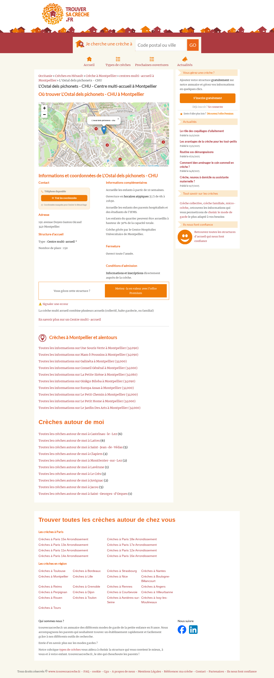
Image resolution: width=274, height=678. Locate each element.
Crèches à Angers (153, 586)
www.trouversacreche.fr (64, 671)
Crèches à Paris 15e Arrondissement (63, 539)
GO (192, 45)
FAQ (86, 671)
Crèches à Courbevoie (122, 592)
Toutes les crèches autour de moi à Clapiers (71, 454)
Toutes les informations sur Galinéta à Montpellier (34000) (83, 361)
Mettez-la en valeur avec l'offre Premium (136, 291)
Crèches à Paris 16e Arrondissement (132, 556)
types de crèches (70, 649)
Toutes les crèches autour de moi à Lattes (69, 440)
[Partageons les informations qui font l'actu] (182, 629)
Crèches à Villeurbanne (157, 592)
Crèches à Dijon (83, 592)
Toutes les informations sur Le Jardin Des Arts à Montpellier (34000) (89, 408)
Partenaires (216, 671)
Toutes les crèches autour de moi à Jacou (68, 487)
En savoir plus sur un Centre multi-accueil (70, 319)
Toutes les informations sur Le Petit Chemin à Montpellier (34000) (88, 394)
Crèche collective (191, 203)
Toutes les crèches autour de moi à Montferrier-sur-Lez (80, 460)
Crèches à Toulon (85, 597)
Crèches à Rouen (50, 597)
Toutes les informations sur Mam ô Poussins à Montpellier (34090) (88, 355)
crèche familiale (213, 203)
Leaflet (142, 165)
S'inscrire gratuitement (208, 98)
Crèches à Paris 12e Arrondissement (132, 550)
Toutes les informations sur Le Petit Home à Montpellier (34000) (87, 401)
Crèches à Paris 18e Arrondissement (132, 539)
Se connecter (215, 106)
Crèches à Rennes (119, 586)
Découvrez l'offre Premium (220, 113)
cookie (96, 671)
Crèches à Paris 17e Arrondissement (132, 544)
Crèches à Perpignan (53, 592)
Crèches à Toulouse (52, 571)
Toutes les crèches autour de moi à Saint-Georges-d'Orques (83, 494)
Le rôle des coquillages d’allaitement (202, 131)
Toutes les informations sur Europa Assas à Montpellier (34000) (86, 388)
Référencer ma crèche (178, 671)
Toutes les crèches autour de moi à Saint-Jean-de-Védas (81, 447)
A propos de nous (123, 671)
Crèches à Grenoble (86, 586)
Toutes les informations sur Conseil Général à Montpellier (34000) (88, 368)
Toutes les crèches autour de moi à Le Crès (70, 474)
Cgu (106, 671)
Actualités (184, 65)
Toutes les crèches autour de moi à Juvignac (71, 480)
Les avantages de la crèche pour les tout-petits (208, 141)
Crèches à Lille (83, 576)
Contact (201, 671)
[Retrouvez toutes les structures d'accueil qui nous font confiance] (185, 237)
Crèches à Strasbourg (122, 571)
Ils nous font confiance (242, 671)
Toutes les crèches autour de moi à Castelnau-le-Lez (78, 434)
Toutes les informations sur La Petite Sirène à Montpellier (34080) (88, 374)
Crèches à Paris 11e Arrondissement (63, 550)
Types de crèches (118, 65)
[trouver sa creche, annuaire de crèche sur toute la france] (64, 14)
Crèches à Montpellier (53, 576)
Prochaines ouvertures (151, 65)
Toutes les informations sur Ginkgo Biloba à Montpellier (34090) (87, 381)
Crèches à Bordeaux (87, 571)
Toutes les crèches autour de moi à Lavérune (71, 467)
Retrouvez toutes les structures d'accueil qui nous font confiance (214, 236)
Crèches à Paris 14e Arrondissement (63, 556)
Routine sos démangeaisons (197, 152)
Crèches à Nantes (153, 571)
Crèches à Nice (117, 576)
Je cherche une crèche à (109, 43)
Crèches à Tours (50, 607)
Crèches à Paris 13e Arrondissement (63, 544)
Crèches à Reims (50, 586)
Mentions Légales (149, 671)
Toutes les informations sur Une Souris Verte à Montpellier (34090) (88, 348)
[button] (104, 130)
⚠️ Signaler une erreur (53, 304)
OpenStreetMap (153, 165)
